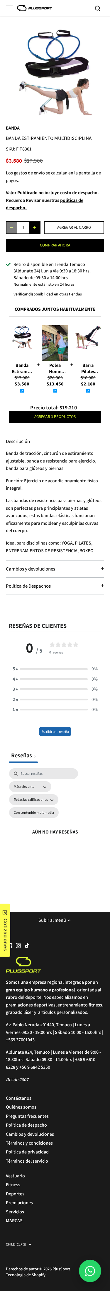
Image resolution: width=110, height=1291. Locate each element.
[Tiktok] (27, 945)
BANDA (13, 128)
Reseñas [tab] (23, 755)
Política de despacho (26, 1125)
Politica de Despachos (28, 586)
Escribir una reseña (55, 731)
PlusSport (61, 1269)
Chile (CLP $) (16, 1244)
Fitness (13, 1184)
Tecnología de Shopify (25, 1274)
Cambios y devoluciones (30, 569)
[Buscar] (97, 8)
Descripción (18, 441)
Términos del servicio (27, 1161)
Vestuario (15, 1176)
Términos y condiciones (29, 1143)
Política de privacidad (27, 1152)
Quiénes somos (21, 1107)
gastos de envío (29, 173)
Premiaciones (19, 1203)
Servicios (15, 1212)
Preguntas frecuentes (27, 1116)
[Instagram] (18, 945)
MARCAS (14, 1221)
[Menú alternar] (9, 8)
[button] (55, 669)
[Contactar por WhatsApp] (90, 1271)
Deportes (15, 1194)
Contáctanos (18, 1098)
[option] (55, 72)
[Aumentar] (34, 227)
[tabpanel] (55, 832)
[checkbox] (34, 812)
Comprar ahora (55, 245)
